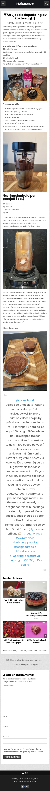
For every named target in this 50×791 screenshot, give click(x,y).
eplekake (39, 319)
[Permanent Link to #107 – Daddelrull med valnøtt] (36, 629)
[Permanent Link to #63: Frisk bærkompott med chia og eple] (14, 629)
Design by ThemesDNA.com (25, 781)
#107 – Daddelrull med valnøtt (36, 641)
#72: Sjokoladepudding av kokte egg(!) (25, 17)
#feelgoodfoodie (25, 547)
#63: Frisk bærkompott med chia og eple (13, 641)
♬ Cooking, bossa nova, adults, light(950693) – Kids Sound (25, 560)
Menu (26, 773)
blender (13, 650)
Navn (5, 717)
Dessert (28, 23)
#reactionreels (32, 533)
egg (25, 650)
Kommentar (8, 685)
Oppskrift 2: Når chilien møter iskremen (13, 601)
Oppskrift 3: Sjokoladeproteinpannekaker (36, 615)
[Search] (46, 3)
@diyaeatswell (25, 400)
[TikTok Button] (27, 786)
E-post (6, 726)
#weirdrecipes (25, 538)
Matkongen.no (25, 3)
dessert (20, 650)
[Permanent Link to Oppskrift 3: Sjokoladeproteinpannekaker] (36, 596)
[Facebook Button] (23, 786)
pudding (30, 650)
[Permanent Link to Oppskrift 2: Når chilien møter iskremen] (14, 589)
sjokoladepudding (40, 650)
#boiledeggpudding (25, 542)
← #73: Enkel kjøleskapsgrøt (25, 664)
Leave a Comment (15, 23)
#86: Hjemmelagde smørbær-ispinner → (25, 660)
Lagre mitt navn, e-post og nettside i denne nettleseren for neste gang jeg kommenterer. (23, 750)
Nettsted (6, 736)
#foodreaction (25, 551)
